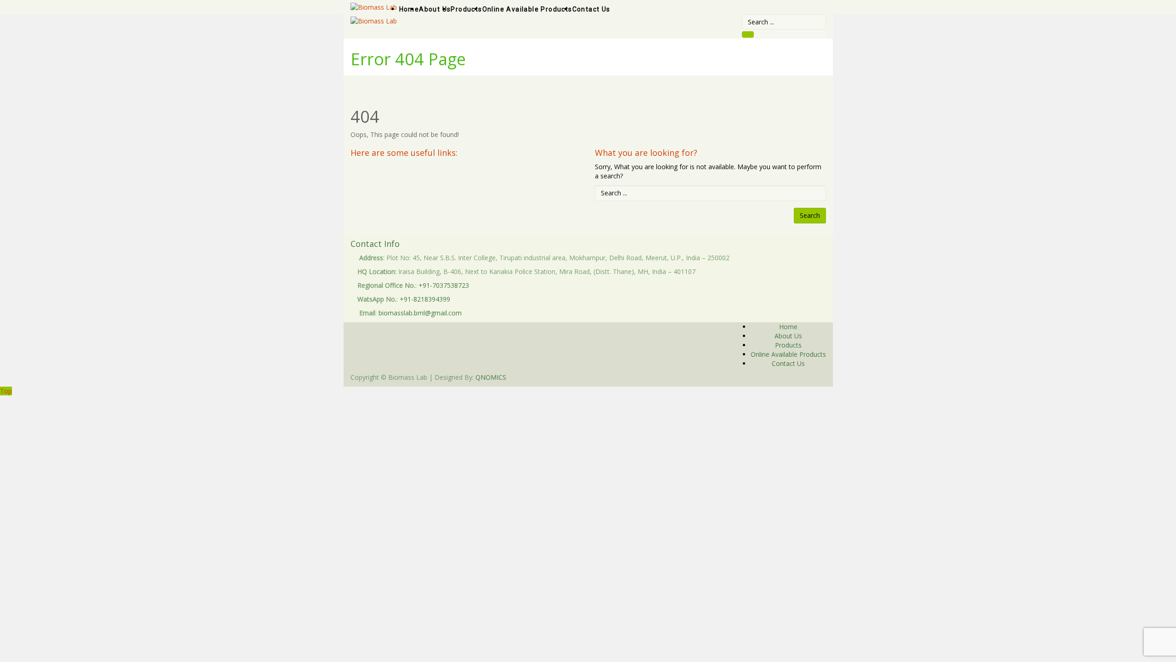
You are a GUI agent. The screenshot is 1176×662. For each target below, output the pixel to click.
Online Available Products (788, 354)
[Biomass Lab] (374, 20)
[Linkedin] (773, 377)
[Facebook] (768, 377)
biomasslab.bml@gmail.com (420, 312)
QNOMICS (490, 377)
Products (788, 345)
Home (788, 326)
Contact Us (788, 363)
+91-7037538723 (443, 285)
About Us (788, 335)
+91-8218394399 (425, 299)
